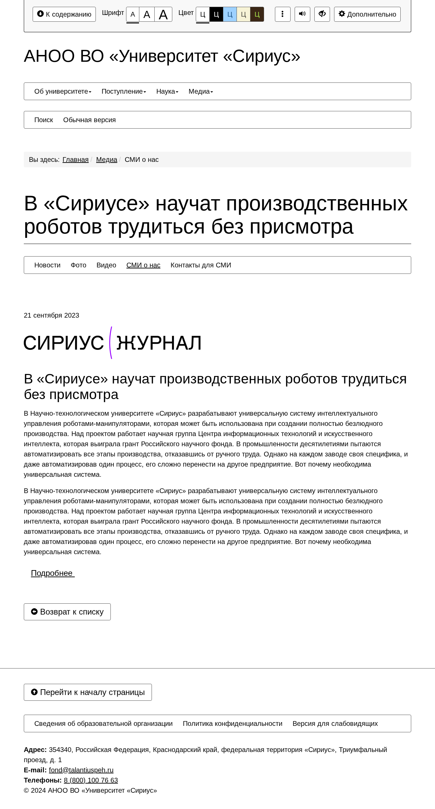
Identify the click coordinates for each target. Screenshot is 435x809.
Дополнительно (370, 14)
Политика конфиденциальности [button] (232, 723)
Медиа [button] (199, 91)
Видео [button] (106, 265)
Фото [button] (78, 265)
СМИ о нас (142, 159)
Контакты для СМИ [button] (201, 265)
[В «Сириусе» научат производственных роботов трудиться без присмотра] (112, 342)
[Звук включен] (302, 14)
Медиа (106, 159)
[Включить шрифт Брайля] (283, 14)
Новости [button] (47, 265)
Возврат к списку (71, 611)
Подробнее (53, 573)
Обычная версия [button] (89, 120)
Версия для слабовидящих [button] (335, 723)
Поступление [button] (122, 91)
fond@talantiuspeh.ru (81, 770)
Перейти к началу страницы (91, 692)
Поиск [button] (43, 120)
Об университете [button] (61, 91)
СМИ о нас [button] (143, 265)
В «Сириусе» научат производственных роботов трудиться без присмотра (216, 215)
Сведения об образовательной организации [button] (103, 723)
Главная (76, 159)
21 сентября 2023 (51, 315)
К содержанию (67, 14)
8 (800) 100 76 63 (91, 780)
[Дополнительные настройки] (322, 14)
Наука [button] (165, 91)
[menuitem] (63, 91)
